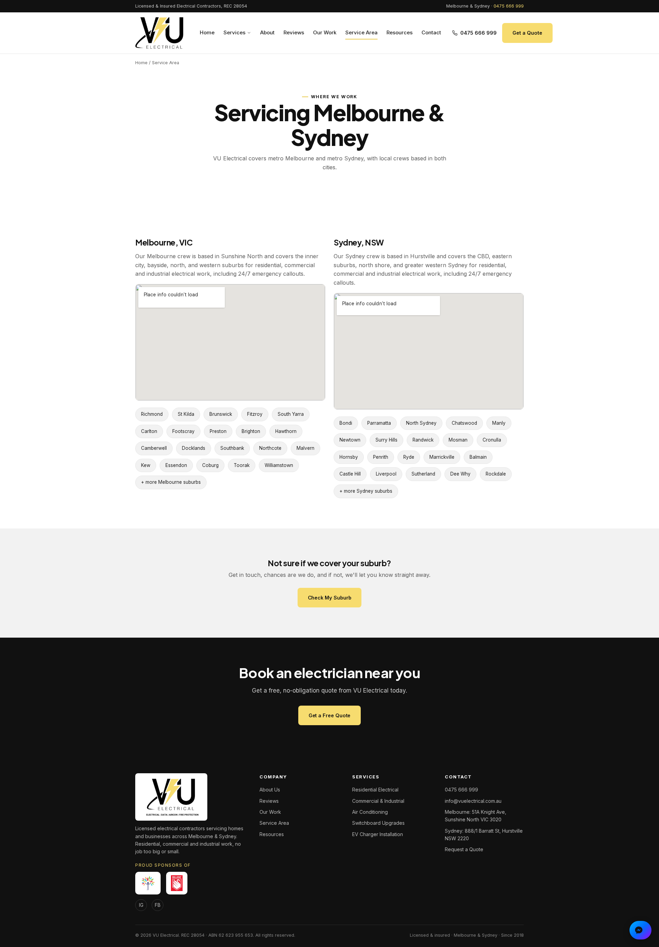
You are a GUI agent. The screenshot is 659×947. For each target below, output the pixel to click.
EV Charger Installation (377, 834)
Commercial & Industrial (378, 801)
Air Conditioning (370, 812)
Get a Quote (527, 33)
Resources (399, 32)
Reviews (294, 32)
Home (207, 32)
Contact (431, 32)
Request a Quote (464, 849)
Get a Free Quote (330, 715)
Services (234, 32)
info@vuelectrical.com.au (473, 801)
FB (158, 905)
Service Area (361, 32)
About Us (269, 789)
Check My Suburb (329, 598)
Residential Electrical (375, 789)
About (267, 32)
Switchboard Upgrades (378, 823)
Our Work (324, 32)
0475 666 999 (509, 6)
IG (141, 905)
